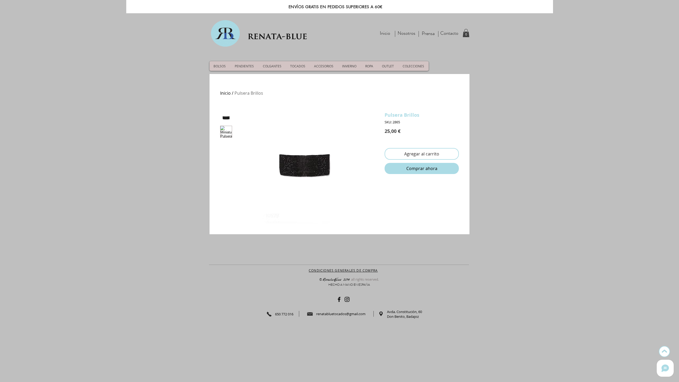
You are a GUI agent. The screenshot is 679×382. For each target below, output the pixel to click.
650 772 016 (284, 314)
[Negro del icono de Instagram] (347, 299)
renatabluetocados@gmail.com (340, 313)
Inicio (225, 93)
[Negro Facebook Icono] (339, 299)
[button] (466, 33)
